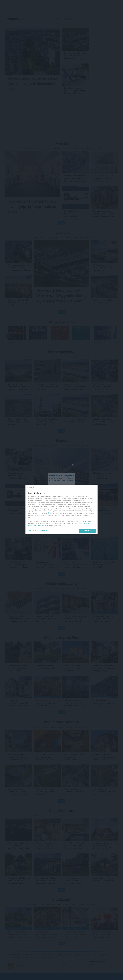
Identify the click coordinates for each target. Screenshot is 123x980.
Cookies (39, 525)
